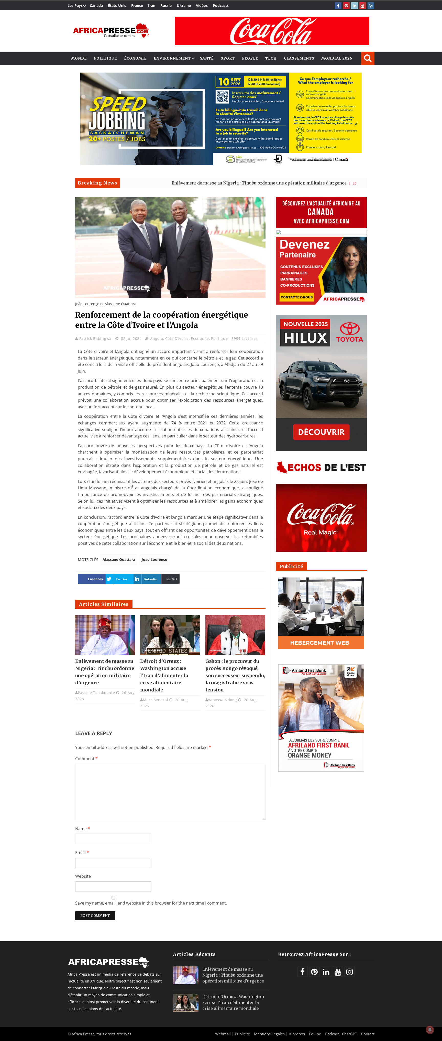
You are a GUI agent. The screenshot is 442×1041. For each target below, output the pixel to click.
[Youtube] (362, 5)
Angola (156, 338)
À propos (297, 1033)
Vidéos (202, 5)
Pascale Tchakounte (96, 692)
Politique (105, 58)
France (137, 5)
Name (82, 828)
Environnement (172, 58)
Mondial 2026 (336, 58)
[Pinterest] (346, 5)
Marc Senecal (155, 699)
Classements (299, 58)
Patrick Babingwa (96, 338)
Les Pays (75, 5)
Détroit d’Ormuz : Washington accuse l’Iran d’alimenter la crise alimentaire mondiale (164, 675)
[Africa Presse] (111, 30)
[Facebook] (338, 5)
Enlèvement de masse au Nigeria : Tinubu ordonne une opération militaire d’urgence (217, 183)
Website (83, 876)
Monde (79, 58)
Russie (166, 5)
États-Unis (117, 5)
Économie (135, 58)
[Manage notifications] (430, 1030)
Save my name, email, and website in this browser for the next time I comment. (151, 903)
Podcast (332, 1033)
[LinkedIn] (354, 5)
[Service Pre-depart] (221, 163)
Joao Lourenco (154, 559)
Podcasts (221, 5)
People (250, 58)
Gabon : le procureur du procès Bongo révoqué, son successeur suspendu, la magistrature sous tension (235, 675)
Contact (367, 1033)
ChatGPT (349, 1033)
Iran (151, 5)
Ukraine (184, 5)
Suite (171, 579)
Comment (86, 758)
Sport (228, 58)
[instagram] (371, 5)
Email (82, 852)
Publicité (243, 1033)
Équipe (315, 1033)
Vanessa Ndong (222, 699)
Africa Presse (83, 1033)
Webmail (223, 1033)
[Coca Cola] (272, 31)
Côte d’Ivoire (177, 338)
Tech (271, 58)
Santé (207, 58)
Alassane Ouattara (119, 559)
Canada (96, 5)
